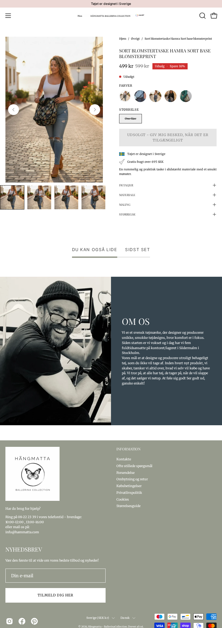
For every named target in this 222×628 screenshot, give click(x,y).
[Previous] (13, 109)
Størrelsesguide (128, 506)
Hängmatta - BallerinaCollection (107, 626)
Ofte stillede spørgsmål (134, 466)
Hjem (122, 38)
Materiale (127, 195)
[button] (202, 15)
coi (141, 626)
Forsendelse (125, 472)
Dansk (125, 618)
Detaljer (126, 185)
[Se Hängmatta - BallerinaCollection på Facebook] (22, 621)
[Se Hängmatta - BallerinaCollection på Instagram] (9, 621)
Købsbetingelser (129, 486)
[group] (111, 4)
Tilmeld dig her (55, 595)
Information (128, 449)
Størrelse (127, 214)
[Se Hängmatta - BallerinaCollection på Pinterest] (34, 621)
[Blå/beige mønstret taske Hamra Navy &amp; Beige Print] (155, 96)
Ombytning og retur (132, 479)
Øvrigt (135, 38)
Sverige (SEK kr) (97, 618)
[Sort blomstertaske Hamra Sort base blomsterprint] (12, 197)
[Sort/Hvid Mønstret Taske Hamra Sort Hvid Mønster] (140, 96)
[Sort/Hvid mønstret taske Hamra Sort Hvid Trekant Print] (171, 96)
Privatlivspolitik (129, 492)
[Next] (94, 109)
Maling (124, 204)
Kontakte (123, 459)
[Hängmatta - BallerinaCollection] (111, 15)
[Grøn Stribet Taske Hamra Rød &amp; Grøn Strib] (186, 96)
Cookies (122, 499)
